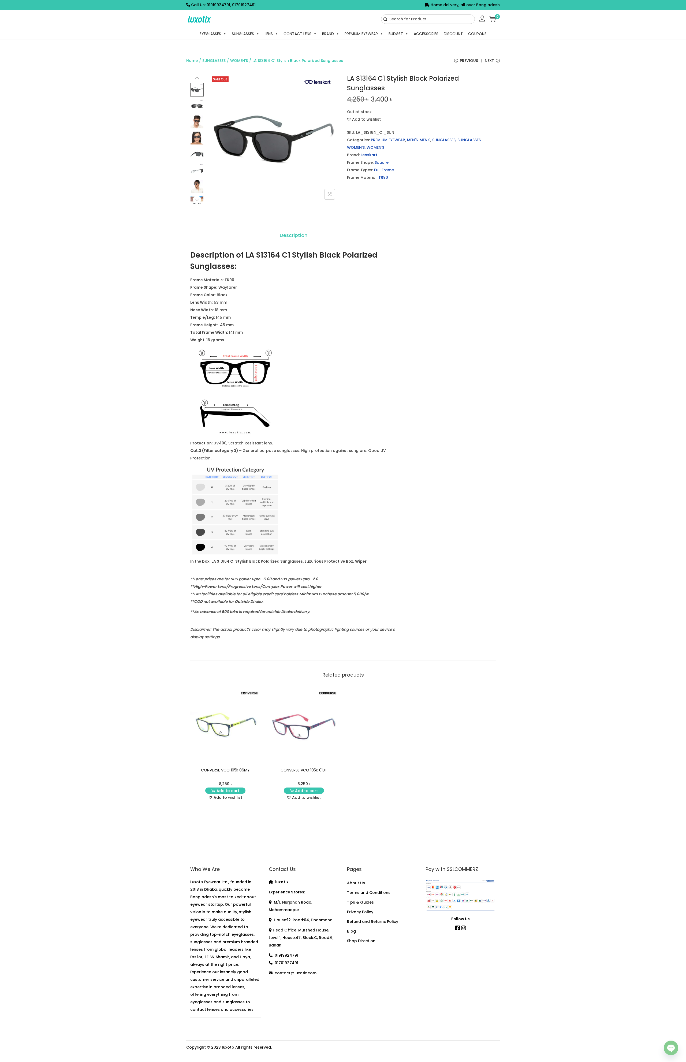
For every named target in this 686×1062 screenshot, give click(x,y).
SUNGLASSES (243, 33)
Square (382, 162)
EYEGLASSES (210, 33)
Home (192, 60)
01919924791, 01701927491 (231, 5)
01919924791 (286, 955)
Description (293, 235)
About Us (356, 883)
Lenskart (369, 155)
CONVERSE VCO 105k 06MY (225, 770)
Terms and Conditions (368, 892)
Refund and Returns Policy (372, 921)
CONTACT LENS (297, 33)
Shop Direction (361, 941)
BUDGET (396, 33)
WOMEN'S (239, 60)
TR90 (383, 177)
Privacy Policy (360, 912)
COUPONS (477, 33)
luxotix (228, 1047)
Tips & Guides (360, 902)
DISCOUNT (453, 33)
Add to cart (228, 790)
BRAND (328, 33)
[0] (492, 19)
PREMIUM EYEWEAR (361, 33)
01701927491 (286, 963)
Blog (351, 931)
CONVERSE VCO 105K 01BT (304, 770)
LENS (269, 33)
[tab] (293, 235)
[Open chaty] (671, 1045)
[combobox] (428, 19)
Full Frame (384, 170)
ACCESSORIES (426, 33)
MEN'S (412, 140)
